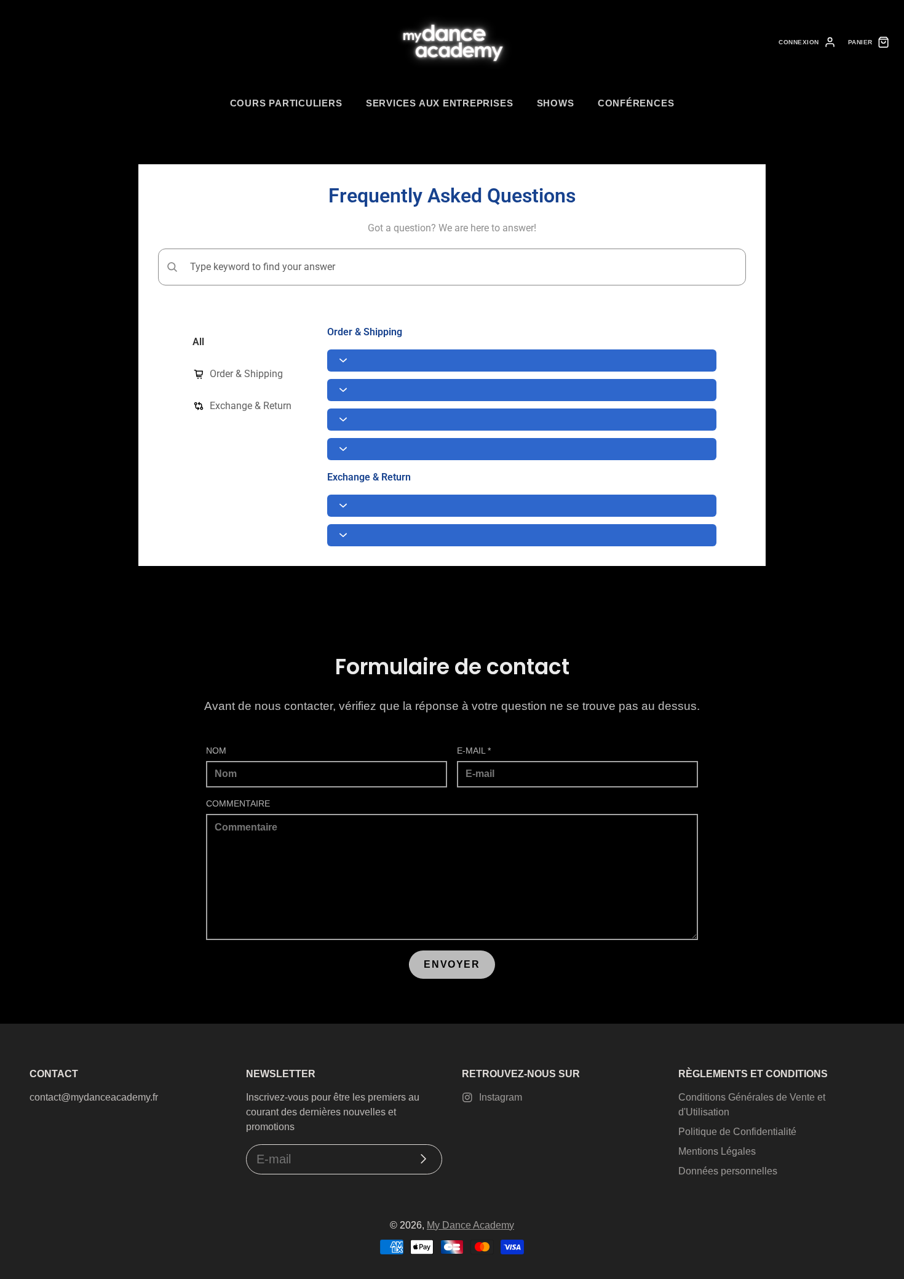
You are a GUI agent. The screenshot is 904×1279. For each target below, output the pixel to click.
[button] (521, 360)
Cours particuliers (286, 103)
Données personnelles (727, 1171)
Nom (216, 750)
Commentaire (238, 803)
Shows (555, 103)
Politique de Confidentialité (737, 1131)
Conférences (636, 103)
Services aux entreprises (439, 103)
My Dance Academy (470, 1225)
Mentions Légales (717, 1151)
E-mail (474, 750)
